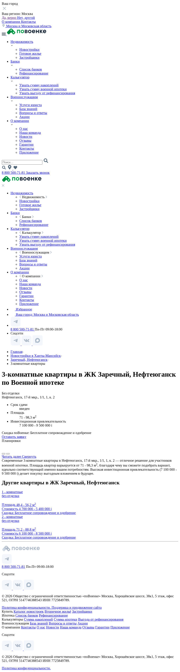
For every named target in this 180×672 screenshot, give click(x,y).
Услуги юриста (30, 105)
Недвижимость (22, 42)
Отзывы (25, 140)
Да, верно (9, 18)
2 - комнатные (12, 517)
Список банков (30, 69)
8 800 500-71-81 (14, 172)
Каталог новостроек (29, 611)
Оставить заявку (14, 437)
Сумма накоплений (38, 619)
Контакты (28, 22)
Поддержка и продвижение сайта (77, 607)
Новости (25, 136)
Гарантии (26, 144)
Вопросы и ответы (33, 113)
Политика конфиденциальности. (27, 607)
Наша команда (30, 132)
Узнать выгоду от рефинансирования (47, 93)
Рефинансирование (33, 73)
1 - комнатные (12, 492)
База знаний (28, 109)
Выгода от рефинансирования (100, 619)
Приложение (29, 152)
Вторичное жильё (58, 611)
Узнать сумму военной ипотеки (43, 89)
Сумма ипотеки (65, 619)
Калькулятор (20, 77)
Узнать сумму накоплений (39, 85)
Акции (24, 117)
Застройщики (29, 57)
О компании (11, 22)
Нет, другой (26, 18)
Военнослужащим (24, 97)
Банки (15, 61)
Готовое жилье (30, 53)
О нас (23, 129)
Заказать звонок (38, 172)
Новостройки (29, 49)
